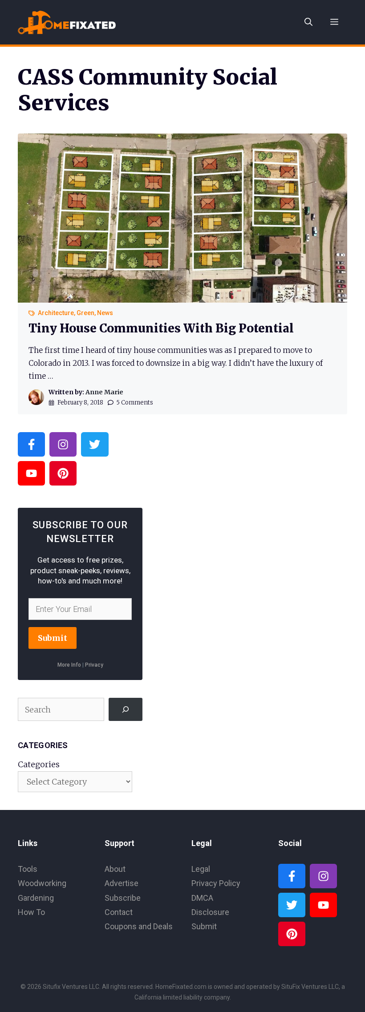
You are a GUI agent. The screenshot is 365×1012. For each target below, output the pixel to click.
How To (31, 912)
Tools (27, 869)
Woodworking (42, 883)
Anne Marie (104, 392)
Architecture (56, 312)
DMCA (202, 898)
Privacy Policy (215, 883)
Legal (200, 869)
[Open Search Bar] (308, 22)
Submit (52, 638)
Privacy (94, 665)
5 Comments (134, 402)
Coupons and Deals (139, 926)
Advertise (121, 883)
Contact (119, 912)
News (105, 312)
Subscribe (123, 898)
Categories (39, 764)
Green (85, 312)
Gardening (36, 898)
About (115, 869)
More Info (69, 665)
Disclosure (210, 912)
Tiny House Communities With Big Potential (161, 328)
